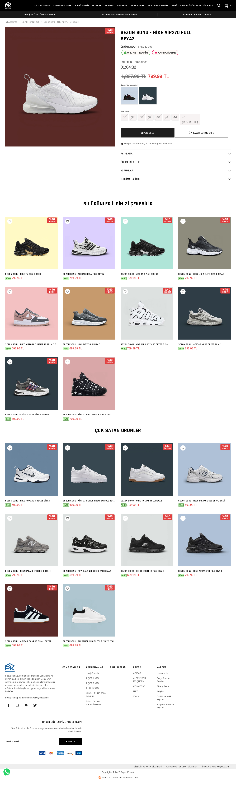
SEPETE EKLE (147, 133)
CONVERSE (139, 686)
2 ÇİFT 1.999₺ (92, 678)
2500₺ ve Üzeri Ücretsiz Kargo (39, 14)
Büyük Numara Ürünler (185, 5)
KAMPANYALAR (61, 5)
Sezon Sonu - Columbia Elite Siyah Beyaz (201, 274)
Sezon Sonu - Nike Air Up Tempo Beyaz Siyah (145, 344)
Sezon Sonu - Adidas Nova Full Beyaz (83, 274)
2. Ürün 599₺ (82, 5)
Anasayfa (12, 22)
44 (175, 117)
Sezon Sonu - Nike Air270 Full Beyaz (61, 22)
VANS (136, 696)
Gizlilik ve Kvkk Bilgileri (148, 767)
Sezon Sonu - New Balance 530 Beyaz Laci (201, 500)
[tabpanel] (60, 86)
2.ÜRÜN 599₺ (92, 688)
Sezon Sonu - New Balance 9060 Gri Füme (28, 571)
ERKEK (95, 5)
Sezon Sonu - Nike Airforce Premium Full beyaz (89, 500)
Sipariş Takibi (163, 686)
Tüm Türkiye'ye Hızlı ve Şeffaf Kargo (118, 14)
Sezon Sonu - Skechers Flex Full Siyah (142, 571)
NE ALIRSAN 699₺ (157, 5)
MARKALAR (136, 5)
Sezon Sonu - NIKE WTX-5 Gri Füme (81, 344)
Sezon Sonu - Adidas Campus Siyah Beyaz (28, 641)
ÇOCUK (120, 5)
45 (190, 119)
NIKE (135, 691)
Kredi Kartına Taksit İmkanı (197, 14)
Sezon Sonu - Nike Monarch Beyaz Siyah (27, 500)
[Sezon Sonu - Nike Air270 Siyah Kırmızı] (129, 96)
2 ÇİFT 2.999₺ (92, 683)
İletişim (160, 691)
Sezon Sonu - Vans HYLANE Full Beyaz (141, 500)
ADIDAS (137, 673)
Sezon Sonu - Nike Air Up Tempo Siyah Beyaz (87, 414)
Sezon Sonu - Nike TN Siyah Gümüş (139, 274)
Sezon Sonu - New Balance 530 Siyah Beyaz (87, 571)
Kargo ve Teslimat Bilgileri (182, 767)
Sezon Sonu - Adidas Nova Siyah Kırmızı (27, 414)
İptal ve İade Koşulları (215, 767)
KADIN (108, 5)
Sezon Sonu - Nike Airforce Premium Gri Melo (30, 344)
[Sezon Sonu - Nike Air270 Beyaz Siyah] (148, 96)
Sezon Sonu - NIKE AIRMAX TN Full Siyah (200, 571)
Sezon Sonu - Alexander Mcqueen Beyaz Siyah (89, 641)
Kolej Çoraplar (93, 673)
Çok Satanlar (42, 5)
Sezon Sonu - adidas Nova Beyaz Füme (199, 344)
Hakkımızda (162, 673)
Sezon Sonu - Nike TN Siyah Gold (23, 274)
